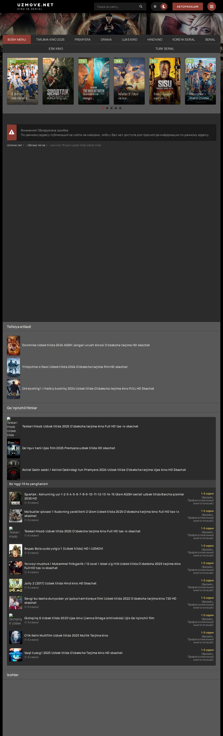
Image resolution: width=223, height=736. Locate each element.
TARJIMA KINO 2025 (50, 39)
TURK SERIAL (164, 48)
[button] (103, 108)
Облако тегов (36, 145)
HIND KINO (154, 39)
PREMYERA (83, 39)
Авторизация (188, 6)
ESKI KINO (56, 48)
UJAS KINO (129, 39)
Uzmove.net (14, 145)
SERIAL (210, 39)
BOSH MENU (17, 39)
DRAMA (106, 39)
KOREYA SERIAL (183, 39)
